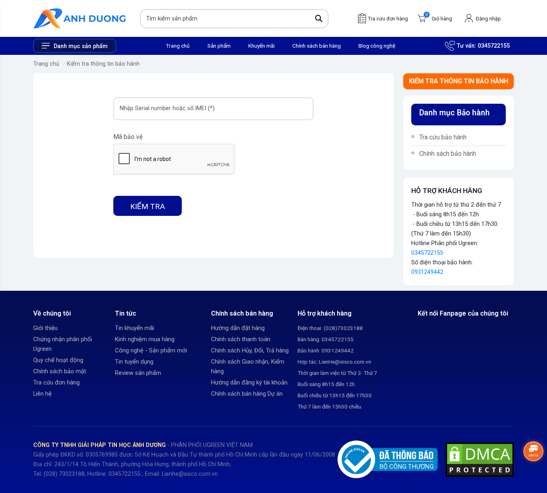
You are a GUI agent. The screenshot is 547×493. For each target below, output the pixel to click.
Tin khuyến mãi (134, 328)
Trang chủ (178, 45)
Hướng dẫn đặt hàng (238, 328)
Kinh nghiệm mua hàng (145, 339)
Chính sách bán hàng (316, 45)
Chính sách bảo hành (447, 153)
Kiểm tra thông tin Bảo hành (458, 81)
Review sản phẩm (138, 372)
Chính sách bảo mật (59, 371)
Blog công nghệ (376, 45)
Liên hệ (42, 393)
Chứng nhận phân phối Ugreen (62, 344)
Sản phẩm (219, 45)
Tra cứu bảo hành (443, 137)
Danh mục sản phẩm (81, 46)
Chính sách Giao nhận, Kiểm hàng (247, 366)
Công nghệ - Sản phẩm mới (151, 350)
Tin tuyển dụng (134, 361)
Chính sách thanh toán (240, 339)
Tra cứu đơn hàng (56, 382)
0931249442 (427, 272)
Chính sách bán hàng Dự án (247, 393)
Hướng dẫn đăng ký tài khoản (249, 382)
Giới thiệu (45, 328)
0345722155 (494, 45)
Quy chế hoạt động (58, 360)
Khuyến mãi (261, 45)
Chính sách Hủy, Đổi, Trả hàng (250, 350)
